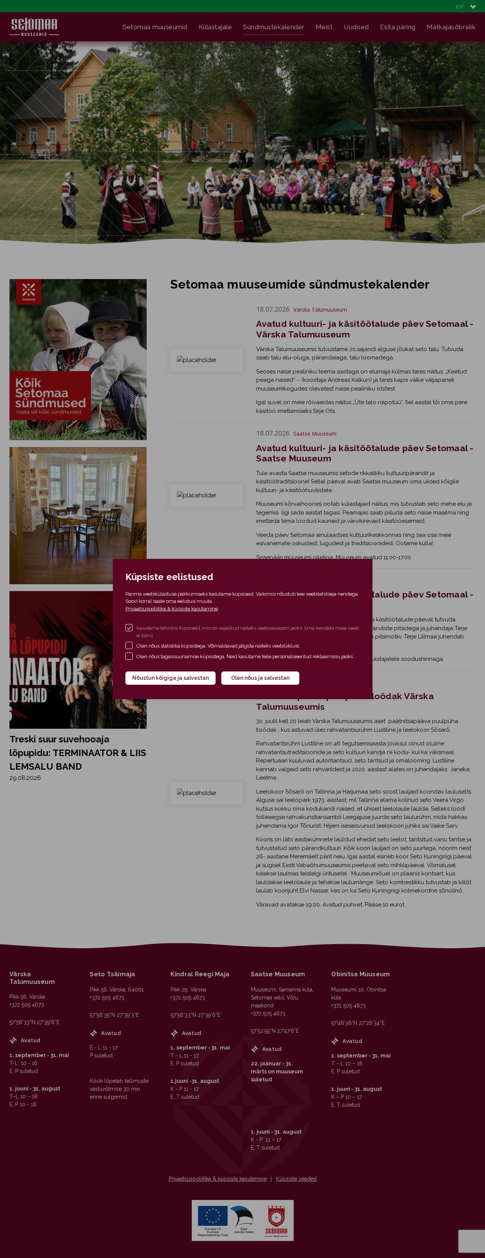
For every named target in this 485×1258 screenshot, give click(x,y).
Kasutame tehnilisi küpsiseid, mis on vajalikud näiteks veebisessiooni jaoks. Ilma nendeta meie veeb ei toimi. (247, 631)
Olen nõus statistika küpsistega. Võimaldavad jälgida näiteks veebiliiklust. (218, 646)
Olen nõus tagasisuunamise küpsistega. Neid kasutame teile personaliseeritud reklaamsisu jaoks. (245, 656)
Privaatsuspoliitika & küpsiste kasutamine (171, 609)
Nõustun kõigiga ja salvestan (170, 678)
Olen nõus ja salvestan (260, 678)
